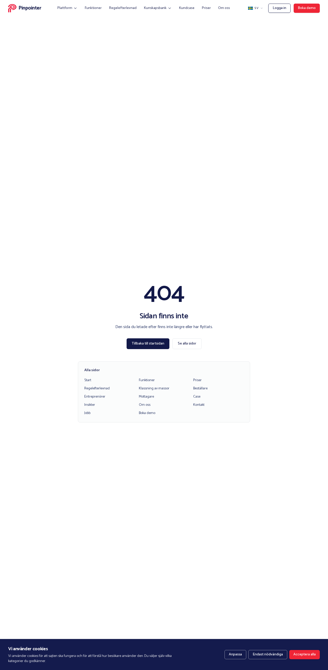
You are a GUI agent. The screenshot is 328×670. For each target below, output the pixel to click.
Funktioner (93, 8)
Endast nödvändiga (268, 654)
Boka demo (307, 8)
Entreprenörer (94, 397)
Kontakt (198, 405)
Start (87, 380)
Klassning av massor (154, 388)
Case (196, 397)
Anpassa (235, 654)
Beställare (200, 388)
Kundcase (186, 8)
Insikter (89, 405)
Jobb (87, 413)
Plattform (64, 8)
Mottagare (146, 397)
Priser (206, 8)
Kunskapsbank (155, 8)
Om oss (224, 8)
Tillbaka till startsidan (148, 344)
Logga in (279, 8)
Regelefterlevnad (123, 8)
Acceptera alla (304, 654)
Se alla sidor (187, 344)
